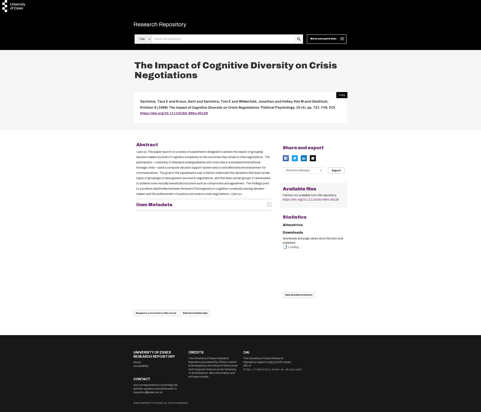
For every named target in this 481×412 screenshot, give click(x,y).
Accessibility (141, 366)
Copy (340, 94)
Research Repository (159, 24)
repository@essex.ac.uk (148, 392)
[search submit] (299, 39)
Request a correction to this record (156, 313)
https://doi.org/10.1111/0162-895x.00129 (174, 113)
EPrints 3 (224, 362)
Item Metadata (154, 204)
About (137, 362)
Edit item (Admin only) (195, 313)
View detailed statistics (298, 295)
